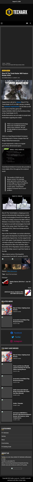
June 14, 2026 (17, 419)
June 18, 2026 (17, 395)
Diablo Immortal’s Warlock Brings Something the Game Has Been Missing (21, 391)
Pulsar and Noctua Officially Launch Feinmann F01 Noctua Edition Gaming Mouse (21, 367)
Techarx (4, 457)
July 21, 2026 (16, 371)
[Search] (30, 23)
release (18, 102)
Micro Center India (20, 480)
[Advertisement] (16, 45)
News (3, 439)
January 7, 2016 (16, 77)
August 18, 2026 (17, 311)
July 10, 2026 (16, 323)
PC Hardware (5, 433)
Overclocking (5, 443)
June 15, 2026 (17, 405)
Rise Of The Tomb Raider (11, 274)
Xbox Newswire (12, 271)
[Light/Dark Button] (26, 23)
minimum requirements (11, 106)
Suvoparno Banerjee (7, 77)
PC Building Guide (6, 446)
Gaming (3, 70)
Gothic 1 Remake (18, 403)
